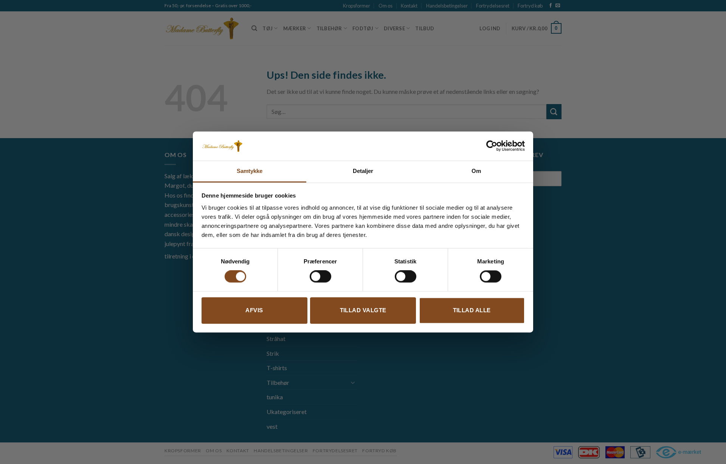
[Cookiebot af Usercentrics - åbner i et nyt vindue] (492, 146)
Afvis (254, 310)
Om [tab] (476, 171)
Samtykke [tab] (250, 171)
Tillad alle (472, 310)
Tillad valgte (363, 310)
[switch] (320, 277)
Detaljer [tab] (363, 171)
